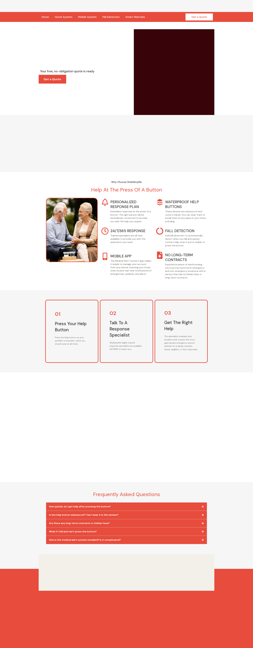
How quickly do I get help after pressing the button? (80, 506)
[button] (126, 507)
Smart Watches (135, 16)
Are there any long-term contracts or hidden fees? (79, 523)
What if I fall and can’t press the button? (73, 531)
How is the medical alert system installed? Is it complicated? (85, 539)
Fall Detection (111, 16)
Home (45, 16)
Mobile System (87, 16)
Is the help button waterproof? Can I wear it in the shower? (83, 514)
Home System (63, 16)
